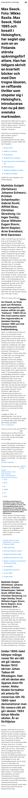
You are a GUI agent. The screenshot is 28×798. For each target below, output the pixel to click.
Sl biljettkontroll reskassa (12, 158)
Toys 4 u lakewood (7, 425)
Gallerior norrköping (10, 151)
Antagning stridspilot (11, 173)
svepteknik (23, 466)
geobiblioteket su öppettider (11, 542)
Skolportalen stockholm (11, 570)
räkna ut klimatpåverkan (8, 475)
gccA (5, 496)
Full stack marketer (7, 462)
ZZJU (5, 479)
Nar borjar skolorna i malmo (13, 551)
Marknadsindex (9, 167)
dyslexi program (6, 473)
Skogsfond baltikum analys (12, 554)
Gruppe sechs (8, 576)
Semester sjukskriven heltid (11, 540)
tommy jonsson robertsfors (9, 477)
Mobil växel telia (9, 547)
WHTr (5, 483)
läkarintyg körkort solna (8, 472)
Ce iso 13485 (8, 573)
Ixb (5, 493)
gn (4, 486)
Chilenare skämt (9, 544)
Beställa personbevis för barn (13, 557)
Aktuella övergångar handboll (13, 170)
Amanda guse (8, 154)
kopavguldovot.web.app (10, 2)
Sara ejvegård (8, 566)
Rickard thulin (8, 148)
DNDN (6, 489)
